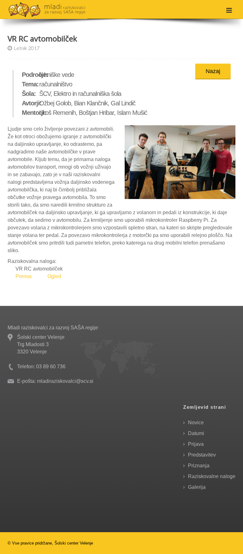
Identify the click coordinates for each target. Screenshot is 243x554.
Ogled (54, 276)
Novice (196, 422)
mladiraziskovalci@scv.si (65, 381)
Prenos (24, 276)
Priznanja (198, 465)
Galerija (197, 487)
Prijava (196, 444)
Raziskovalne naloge (211, 476)
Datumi (196, 433)
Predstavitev (202, 455)
